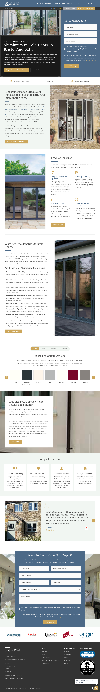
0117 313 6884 (11, 657)
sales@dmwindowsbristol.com (17, 659)
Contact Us (91, 3)
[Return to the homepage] (12, 3)
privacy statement (90, 60)
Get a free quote (13, 331)
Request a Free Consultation (16, 70)
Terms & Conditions (11, 688)
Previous (6, 377)
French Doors (34, 109)
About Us (38, 3)
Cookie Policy (23, 688)
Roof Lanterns (46, 657)
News (84, 3)
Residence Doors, (14, 109)
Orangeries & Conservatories (50, 660)
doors (6, 114)
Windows (48, 3)
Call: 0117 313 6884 (70, 8)
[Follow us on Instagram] (7, 8)
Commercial (67, 654)
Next (93, 377)
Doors (57, 3)
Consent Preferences (36, 688)
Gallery (78, 3)
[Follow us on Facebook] (5, 8)
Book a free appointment (86, 8)
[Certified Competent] (86, 526)
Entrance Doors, (25, 109)
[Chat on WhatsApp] (12, 8)
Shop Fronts (45, 663)
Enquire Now (58, 225)
